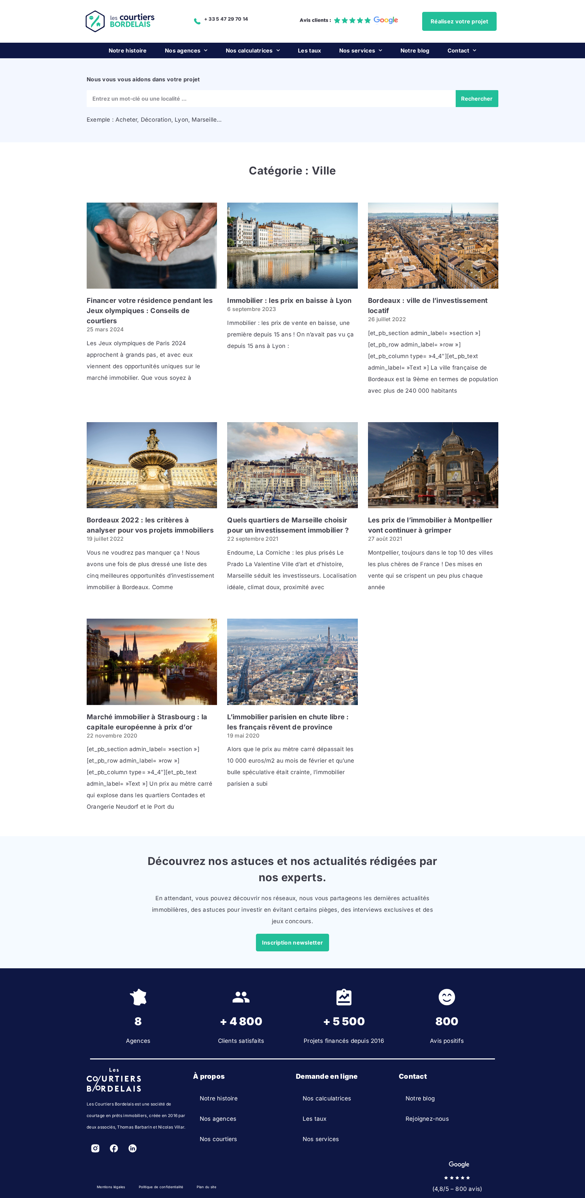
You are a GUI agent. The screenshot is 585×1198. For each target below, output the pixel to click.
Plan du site (206, 1187)
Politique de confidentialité (161, 1187)
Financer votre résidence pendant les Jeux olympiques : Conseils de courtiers (150, 310)
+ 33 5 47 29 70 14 (226, 19)
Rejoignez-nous (427, 1118)
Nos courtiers (218, 1139)
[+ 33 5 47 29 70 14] (197, 21)
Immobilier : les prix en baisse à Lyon (289, 300)
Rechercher (477, 98)
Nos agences (182, 50)
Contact (458, 50)
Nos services (357, 50)
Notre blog (415, 50)
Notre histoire (128, 50)
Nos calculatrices (249, 50)
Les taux (309, 50)
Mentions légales (111, 1187)
